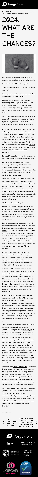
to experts (28, 129)
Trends (8, 11)
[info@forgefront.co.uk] (12, 443)
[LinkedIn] (8, 443)
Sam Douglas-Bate (22, 13)
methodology (15, 377)
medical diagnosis (21, 228)
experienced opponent (19, 150)
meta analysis (27, 330)
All (3, 11)
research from (18, 284)
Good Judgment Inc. (20, 367)
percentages (12, 345)
